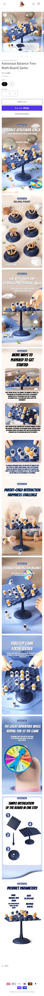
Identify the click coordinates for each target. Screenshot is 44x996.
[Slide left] (17, 56)
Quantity (4, 89)
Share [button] (6, 966)
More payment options (22, 113)
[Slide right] (26, 56)
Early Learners (18, 992)
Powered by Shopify (29, 992)
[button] (4, 3)
